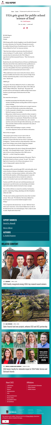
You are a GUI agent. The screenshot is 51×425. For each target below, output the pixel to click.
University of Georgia (11, 413)
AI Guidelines (10, 401)
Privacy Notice (30, 416)
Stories (16, 11)
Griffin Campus (32, 389)
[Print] (27, 28)
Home (12, 11)
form (21, 418)
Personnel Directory (12, 395)
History (9, 389)
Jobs (8, 393)
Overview (9, 387)
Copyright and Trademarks (31, 413)
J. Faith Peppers (26, 21)
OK (5, 421)
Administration (11, 391)
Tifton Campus (31, 387)
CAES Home (10, 385)
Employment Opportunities (30, 410)
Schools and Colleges (21, 410)
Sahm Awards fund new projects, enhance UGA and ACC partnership (25, 326)
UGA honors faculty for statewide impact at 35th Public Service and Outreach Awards (25, 370)
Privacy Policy (10, 397)
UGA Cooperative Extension (35, 385)
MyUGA (20, 414)
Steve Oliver (7, 228)
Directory (21, 412)
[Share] (24, 28)
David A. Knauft (9, 223)
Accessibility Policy (11, 399)
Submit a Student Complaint (40, 414)
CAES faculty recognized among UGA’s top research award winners (24, 284)
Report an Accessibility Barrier (39, 411)
